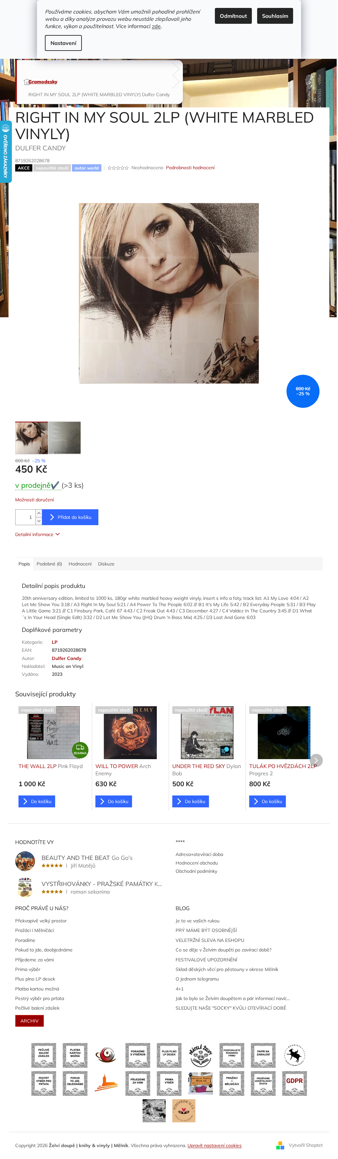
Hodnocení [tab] (80, 564)
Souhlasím (275, 16)
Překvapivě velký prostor (41, 921)
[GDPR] (294, 1083)
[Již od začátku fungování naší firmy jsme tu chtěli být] (232, 1083)
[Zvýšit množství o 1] (38, 513)
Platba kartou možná (37, 989)
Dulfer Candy (67, 658)
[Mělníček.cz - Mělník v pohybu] (106, 1083)
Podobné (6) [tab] (49, 564)
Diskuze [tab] (106, 564)
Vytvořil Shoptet (306, 1145)
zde (156, 26)
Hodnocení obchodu (197, 863)
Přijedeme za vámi (34, 960)
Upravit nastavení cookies (214, 1145)
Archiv (29, 1021)
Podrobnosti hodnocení (190, 168)
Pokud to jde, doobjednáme (44, 950)
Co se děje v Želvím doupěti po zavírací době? (223, 950)
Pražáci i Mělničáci (34, 930)
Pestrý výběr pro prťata (39, 998)
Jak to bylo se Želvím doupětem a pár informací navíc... (233, 998)
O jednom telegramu (197, 979)
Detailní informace (34, 534)
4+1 (180, 989)
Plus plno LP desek (35, 979)
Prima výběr (27, 969)
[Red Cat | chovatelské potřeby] (200, 1083)
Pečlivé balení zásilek (37, 1008)
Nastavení (63, 43)
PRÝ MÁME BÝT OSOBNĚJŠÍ (206, 930)
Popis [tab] (24, 564)
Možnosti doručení (34, 500)
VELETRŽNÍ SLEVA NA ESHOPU (210, 940)
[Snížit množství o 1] (38, 521)
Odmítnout (233, 16)
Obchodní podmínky (196, 871)
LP (54, 642)
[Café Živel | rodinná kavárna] (106, 1055)
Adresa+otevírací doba (199, 854)
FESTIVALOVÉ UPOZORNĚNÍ (206, 960)
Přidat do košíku (74, 517)
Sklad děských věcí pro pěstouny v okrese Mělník (227, 969)
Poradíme (25, 940)
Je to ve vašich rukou (198, 921)
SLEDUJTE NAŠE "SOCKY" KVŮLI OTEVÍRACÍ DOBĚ (231, 1008)
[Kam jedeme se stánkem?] (154, 1110)
